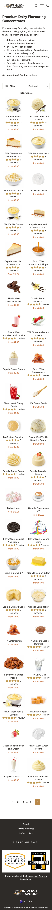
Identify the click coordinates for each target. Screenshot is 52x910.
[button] (12, 122)
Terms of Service (26, 828)
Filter (12, 86)
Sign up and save (25, 842)
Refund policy (26, 833)
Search (26, 824)
